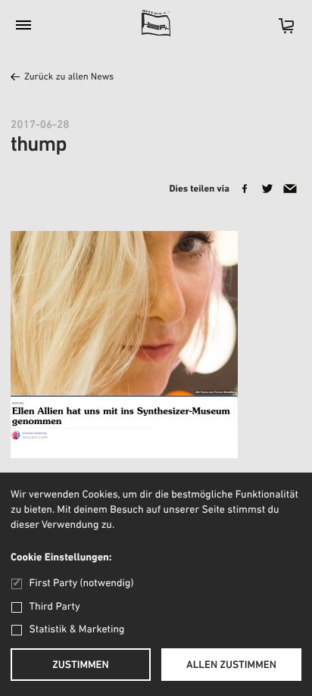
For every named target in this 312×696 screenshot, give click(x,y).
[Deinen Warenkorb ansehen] (279, 31)
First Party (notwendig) (81, 583)
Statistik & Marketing (77, 629)
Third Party (55, 607)
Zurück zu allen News (69, 77)
